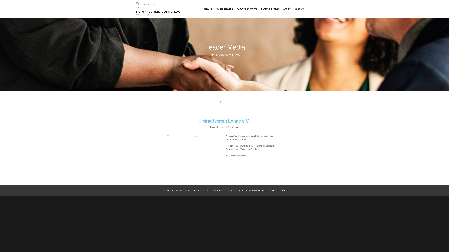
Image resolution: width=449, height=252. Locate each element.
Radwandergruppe (247, 9)
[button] (444, 3)
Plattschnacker (270, 9)
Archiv (287, 9)
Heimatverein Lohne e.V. (158, 11)
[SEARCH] (310, 9)
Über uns (300, 9)
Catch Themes (277, 190)
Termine (208, 9)
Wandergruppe (225, 9)
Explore (225, 61)
